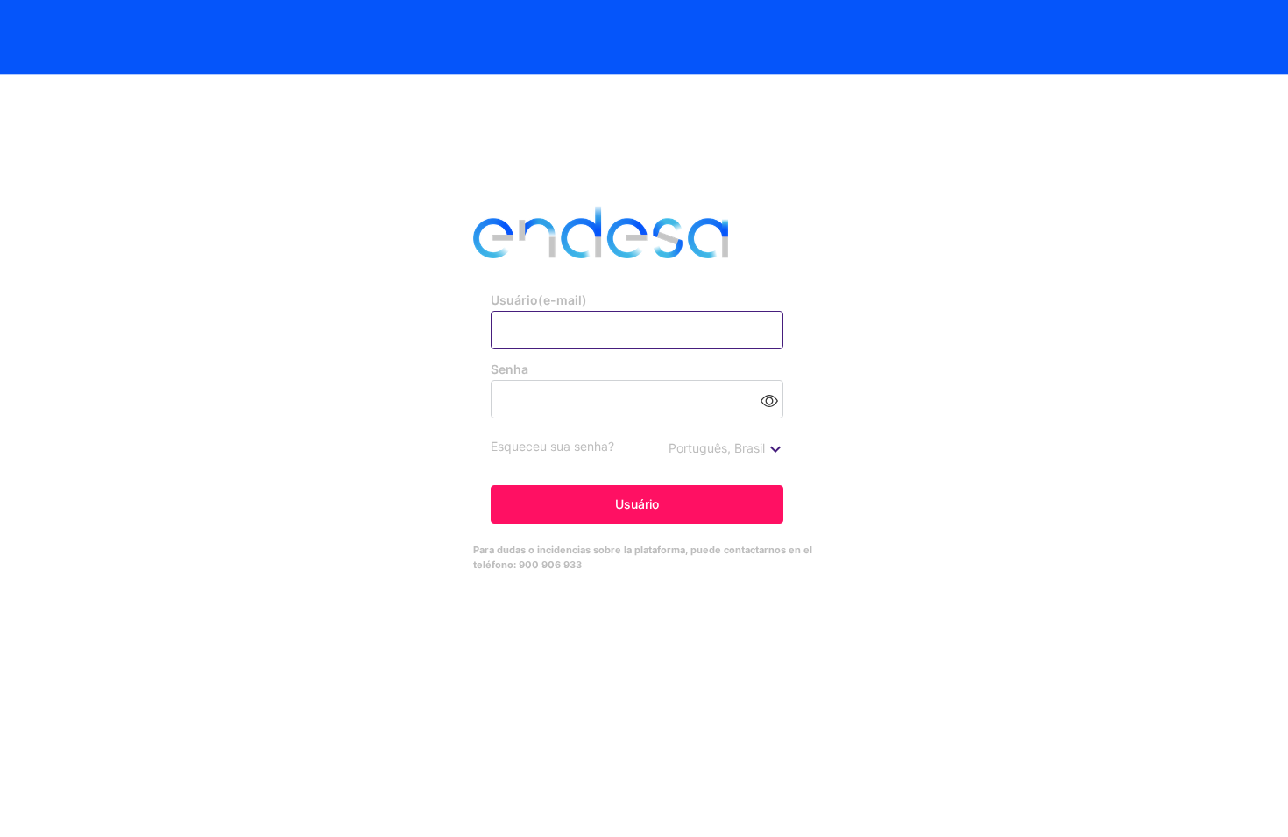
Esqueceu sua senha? (552, 446)
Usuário (637, 503)
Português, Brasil (717, 447)
